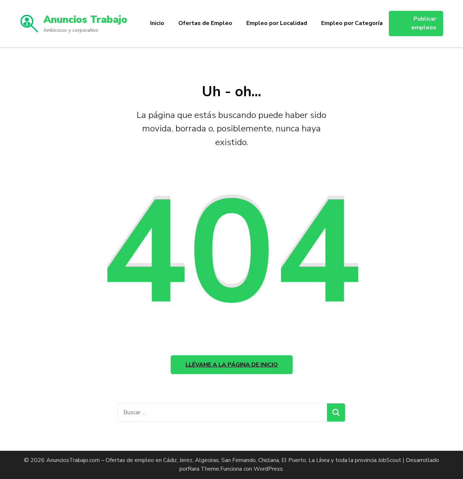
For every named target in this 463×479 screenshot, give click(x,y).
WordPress (268, 469)
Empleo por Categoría (352, 23)
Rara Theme (203, 469)
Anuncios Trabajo (85, 19)
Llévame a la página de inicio (232, 365)
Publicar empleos (423, 23)
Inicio (157, 23)
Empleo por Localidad (276, 23)
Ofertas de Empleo (205, 23)
